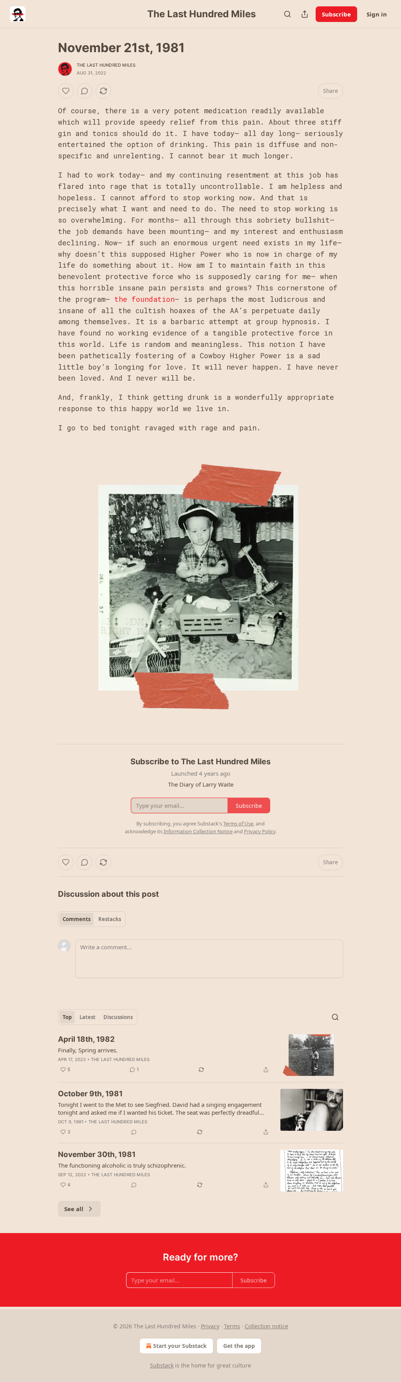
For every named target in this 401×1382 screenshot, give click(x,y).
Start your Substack (180, 1345)
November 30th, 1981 (96, 1154)
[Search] (287, 14)
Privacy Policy (259, 831)
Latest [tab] (87, 1017)
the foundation (144, 299)
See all (73, 1209)
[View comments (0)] (84, 91)
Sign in (377, 14)
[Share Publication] (304, 14)
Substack (161, 1365)
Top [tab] (67, 1017)
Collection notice (266, 1326)
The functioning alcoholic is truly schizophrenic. (122, 1165)
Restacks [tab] (109, 919)
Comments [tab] (76, 919)
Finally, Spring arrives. (87, 1050)
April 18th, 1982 (86, 1039)
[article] (200, 1055)
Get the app (239, 1345)
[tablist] (92, 919)
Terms (232, 1326)
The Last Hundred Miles (106, 65)
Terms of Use (238, 823)
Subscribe (336, 14)
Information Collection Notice (198, 831)
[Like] (66, 91)
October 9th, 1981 (90, 1093)
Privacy (210, 1326)
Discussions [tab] (118, 1017)
